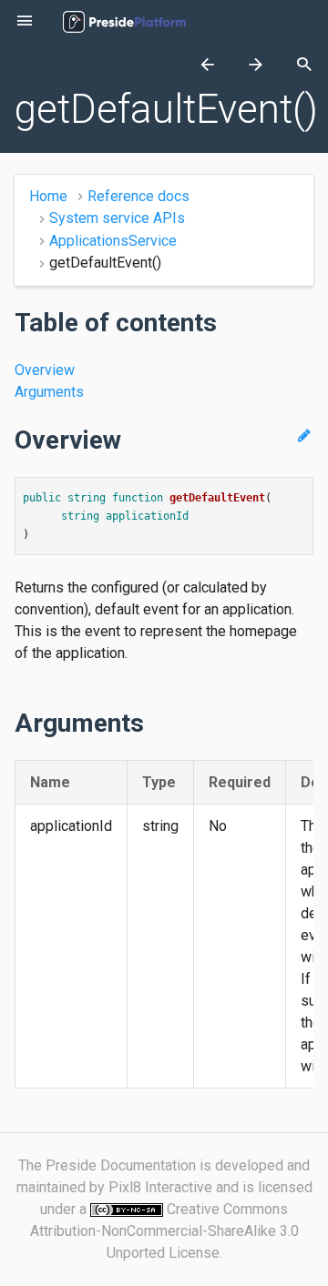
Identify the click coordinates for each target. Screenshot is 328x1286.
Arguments (49, 391)
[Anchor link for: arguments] (154, 723)
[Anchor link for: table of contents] (227, 322)
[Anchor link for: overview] (131, 440)
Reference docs (138, 196)
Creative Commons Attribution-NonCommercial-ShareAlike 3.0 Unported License (164, 1230)
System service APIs (117, 218)
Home (48, 196)
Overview (45, 370)
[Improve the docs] (303, 436)
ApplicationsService (113, 240)
